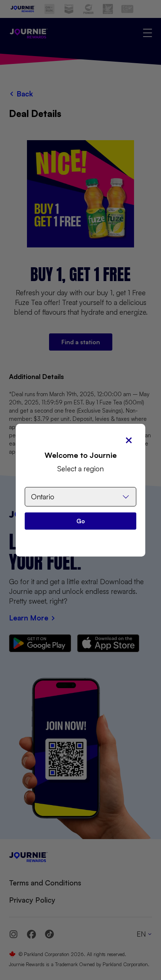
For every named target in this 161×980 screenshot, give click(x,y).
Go (80, 521)
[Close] (128, 440)
